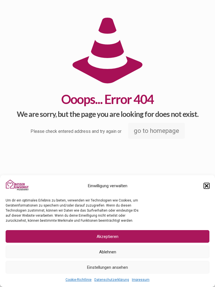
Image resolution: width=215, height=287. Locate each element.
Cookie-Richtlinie (79, 280)
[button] (206, 186)
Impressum (140, 280)
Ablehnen (107, 251)
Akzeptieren (107, 236)
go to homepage (156, 130)
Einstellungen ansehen (107, 267)
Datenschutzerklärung (111, 280)
